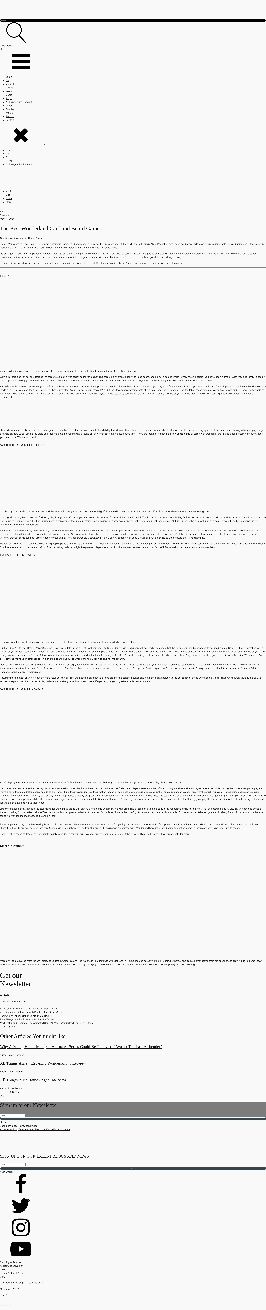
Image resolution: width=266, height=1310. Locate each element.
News (9, 91)
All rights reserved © (11, 1266)
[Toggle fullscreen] (4, 1305)
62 (10, 1092)
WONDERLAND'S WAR (21, 689)
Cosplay (10, 109)
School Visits (46, 1129)
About (9, 105)
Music (9, 94)
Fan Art (10, 116)
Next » (16, 1026)
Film (8, 157)
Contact (10, 120)
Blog (8, 194)
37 (10, 1026)
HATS (5, 276)
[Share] (7, 1305)
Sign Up (4, 994)
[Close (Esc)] (10, 1305)
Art (7, 80)
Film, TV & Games (22, 1129)
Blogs (9, 98)
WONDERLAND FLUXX (22, 445)
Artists (9, 112)
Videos (9, 87)
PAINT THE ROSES (17, 555)
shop (2, 49)
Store (8, 202)
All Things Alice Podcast (19, 102)
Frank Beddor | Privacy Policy (16, 1273)
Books (9, 76)
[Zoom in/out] (1, 1305)
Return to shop (35, 1282)
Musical (10, 84)
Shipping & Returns (10, 1262)
